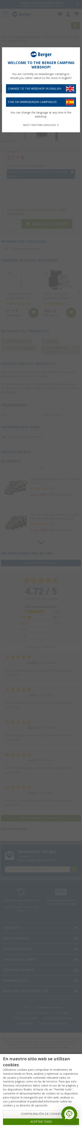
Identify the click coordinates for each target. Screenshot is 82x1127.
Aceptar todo (41, 1121)
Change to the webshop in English (34, 88)
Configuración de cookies (41, 1113)
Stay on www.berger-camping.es (32, 102)
